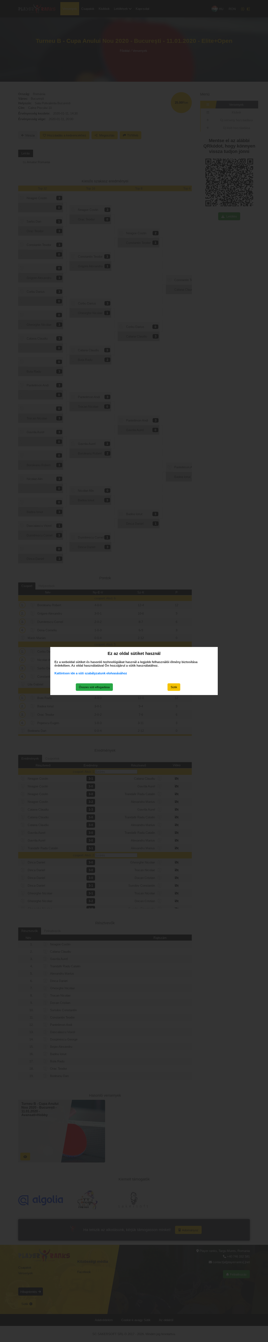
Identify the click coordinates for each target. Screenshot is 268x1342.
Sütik (174, 687)
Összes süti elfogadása (94, 687)
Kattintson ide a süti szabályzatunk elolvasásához (90, 673)
